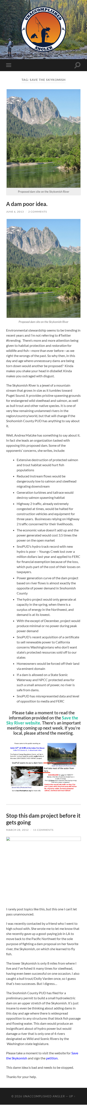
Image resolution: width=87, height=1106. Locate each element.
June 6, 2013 (15, 211)
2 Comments (37, 211)
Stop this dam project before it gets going (43, 819)
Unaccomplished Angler (44, 1096)
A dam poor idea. (27, 203)
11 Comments (43, 829)
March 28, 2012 (17, 829)
